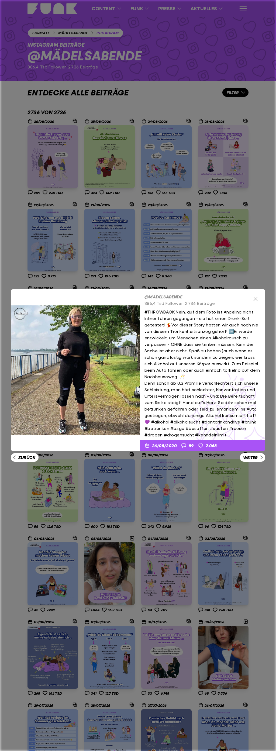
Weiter (250, 457)
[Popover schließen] (255, 299)
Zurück (26, 457)
